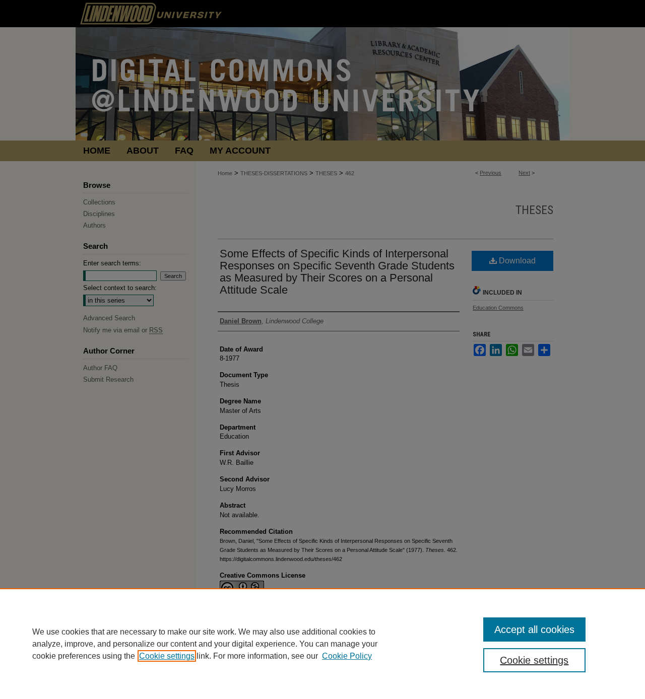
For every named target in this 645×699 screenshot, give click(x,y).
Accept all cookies (534, 629)
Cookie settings (167, 656)
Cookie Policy (347, 656)
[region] (322, 643)
